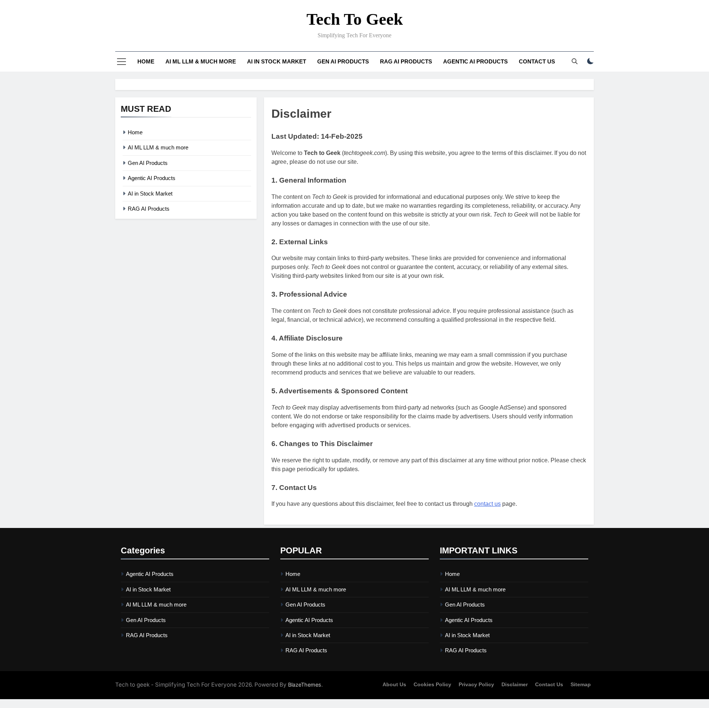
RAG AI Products (406, 61)
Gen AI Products (343, 61)
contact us (487, 504)
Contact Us (537, 61)
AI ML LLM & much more (200, 61)
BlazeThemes (304, 684)
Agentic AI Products (475, 61)
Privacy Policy (476, 684)
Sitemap (581, 684)
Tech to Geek (354, 19)
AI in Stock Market (276, 61)
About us (394, 684)
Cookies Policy (432, 684)
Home (145, 61)
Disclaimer (514, 684)
